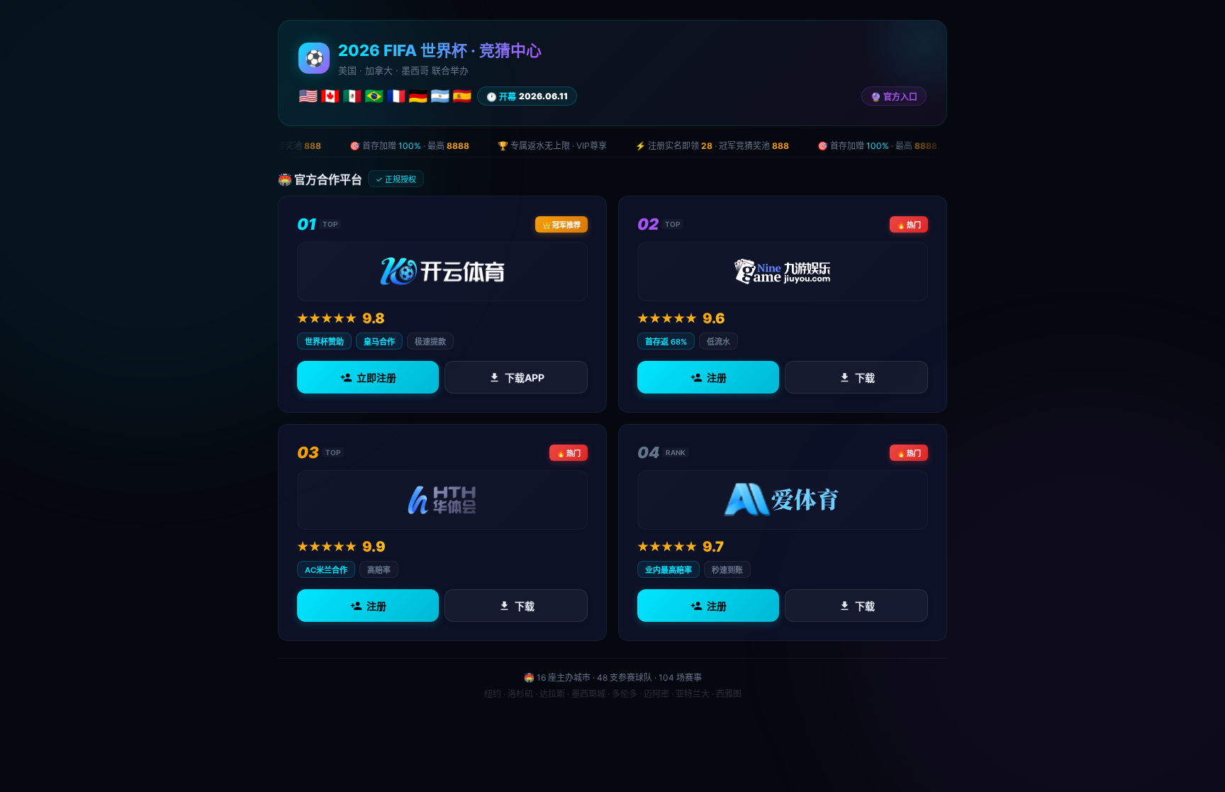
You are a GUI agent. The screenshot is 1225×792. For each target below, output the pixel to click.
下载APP (524, 378)
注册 (717, 378)
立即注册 (376, 378)
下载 (865, 378)
